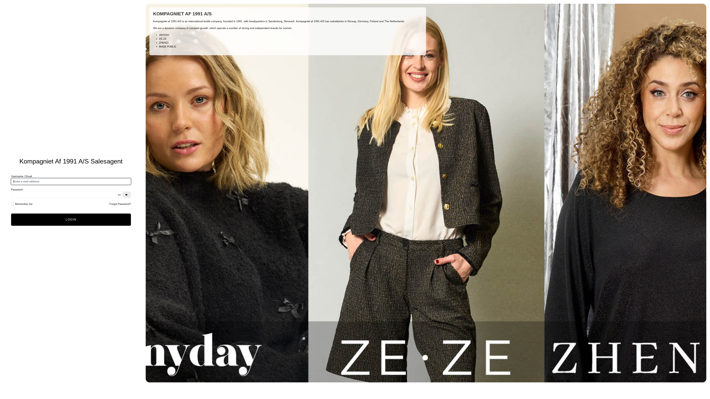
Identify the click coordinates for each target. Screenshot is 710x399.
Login (71, 219)
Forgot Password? (120, 203)
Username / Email (21, 176)
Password (17, 189)
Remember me (24, 203)
